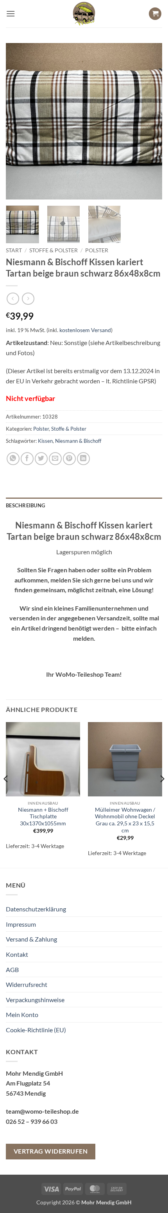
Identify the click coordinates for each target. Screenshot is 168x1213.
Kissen (45, 441)
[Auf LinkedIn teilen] (83, 458)
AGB (12, 969)
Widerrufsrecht (26, 984)
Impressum (21, 924)
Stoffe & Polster (53, 250)
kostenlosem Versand (85, 330)
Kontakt (17, 954)
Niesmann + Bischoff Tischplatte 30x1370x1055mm (43, 817)
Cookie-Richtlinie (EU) (36, 1029)
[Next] (149, 121)
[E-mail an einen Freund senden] (55, 458)
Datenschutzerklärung (36, 909)
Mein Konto (22, 1014)
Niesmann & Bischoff (78, 441)
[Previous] (19, 121)
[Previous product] (28, 299)
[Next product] (13, 299)
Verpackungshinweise (35, 999)
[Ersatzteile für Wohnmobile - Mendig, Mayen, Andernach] (84, 13)
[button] (10, 13)
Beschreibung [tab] (25, 505)
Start (14, 250)
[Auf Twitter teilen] (41, 458)
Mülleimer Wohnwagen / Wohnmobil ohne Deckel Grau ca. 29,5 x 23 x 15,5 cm (125, 820)
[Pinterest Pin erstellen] (69, 458)
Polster (96, 250)
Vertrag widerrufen (51, 1151)
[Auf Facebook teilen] (27, 458)
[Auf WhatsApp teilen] (13, 458)
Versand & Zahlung (31, 939)
